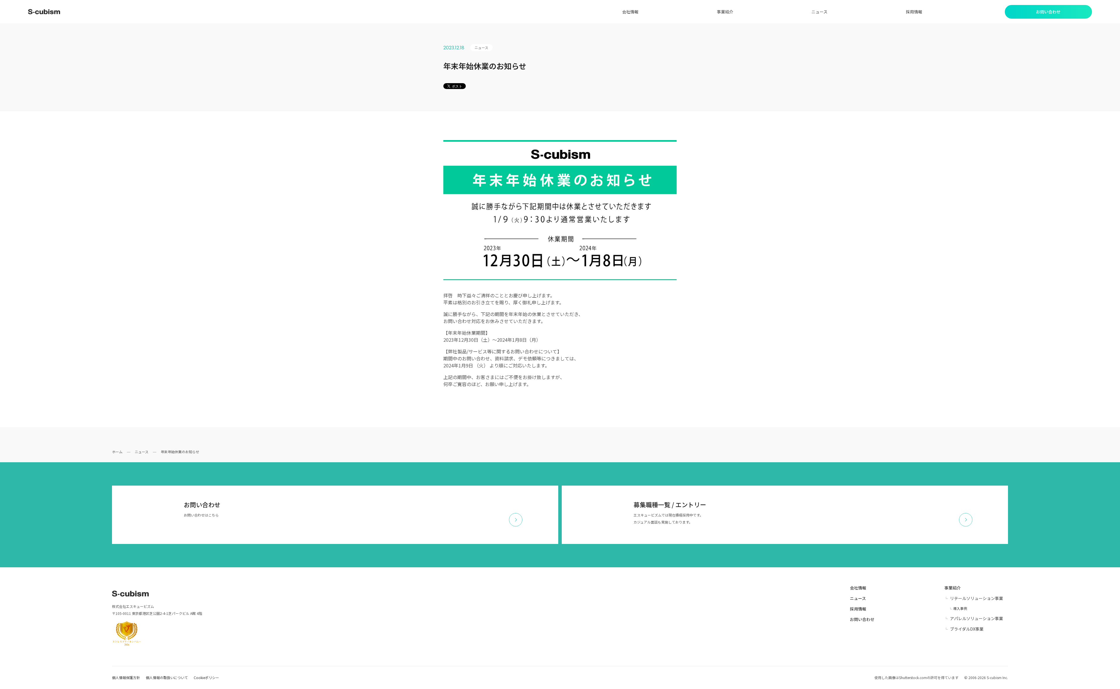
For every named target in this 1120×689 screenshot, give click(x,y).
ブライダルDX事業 (967, 629)
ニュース (819, 12)
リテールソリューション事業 (976, 598)
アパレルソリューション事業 (976, 618)
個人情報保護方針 (126, 677)
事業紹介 (725, 12)
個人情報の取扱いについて (167, 677)
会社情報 (630, 12)
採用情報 (914, 12)
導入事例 (960, 608)
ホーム (117, 451)
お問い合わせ (862, 619)
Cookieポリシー (206, 677)
